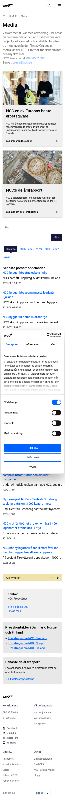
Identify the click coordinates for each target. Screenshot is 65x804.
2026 (23, 249)
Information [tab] (32, 344)
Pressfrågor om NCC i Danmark (27, 638)
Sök (56, 237)
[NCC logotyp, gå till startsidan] (8, 5)
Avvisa (32, 466)
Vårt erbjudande (42, 712)
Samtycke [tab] (12, 344)
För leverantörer (11, 780)
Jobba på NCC (10, 775)
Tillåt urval (32, 457)
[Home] (4, 16)
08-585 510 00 (10, 712)
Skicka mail (14, 611)
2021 (7, 256)
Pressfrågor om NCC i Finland (26, 648)
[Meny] (59, 5)
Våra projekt (40, 723)
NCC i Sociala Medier (44, 769)
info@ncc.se (9, 718)
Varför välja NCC (42, 718)
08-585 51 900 (35, 58)
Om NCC (13, 16)
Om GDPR (39, 764)
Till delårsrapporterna (21, 679)
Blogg (37, 775)
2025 (31, 249)
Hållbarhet (8, 758)
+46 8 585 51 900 (18, 606)
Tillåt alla (32, 447)
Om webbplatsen (43, 758)
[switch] (56, 412)
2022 (56, 249)
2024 (39, 249)
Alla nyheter (13, 577)
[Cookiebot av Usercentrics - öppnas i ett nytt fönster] (46, 335)
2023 (48, 249)
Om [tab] (53, 344)
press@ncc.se (22, 62)
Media (6, 769)
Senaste (11, 249)
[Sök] (49, 5)
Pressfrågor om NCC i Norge (26, 643)
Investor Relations (12, 764)
